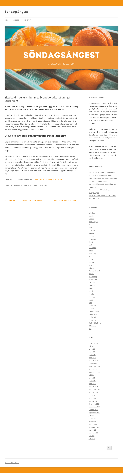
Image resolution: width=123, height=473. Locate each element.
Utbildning (25, 185)
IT (89, 256)
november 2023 (94, 407)
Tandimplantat (94, 311)
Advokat (92, 213)
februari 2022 (93, 433)
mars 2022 (92, 430)
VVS (90, 329)
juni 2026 (92, 349)
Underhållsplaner (95, 323)
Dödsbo (91, 233)
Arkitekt (91, 219)
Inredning (92, 253)
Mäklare (91, 265)
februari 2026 (93, 360)
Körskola (92, 262)
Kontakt (27, 20)
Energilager (93, 239)
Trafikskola (92, 317)
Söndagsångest (16, 11)
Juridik (91, 259)
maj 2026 (92, 352)
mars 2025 (92, 384)
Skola (90, 288)
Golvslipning (93, 248)
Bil (89, 224)
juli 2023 (91, 415)
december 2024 (94, 389)
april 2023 (92, 418)
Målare (91, 268)
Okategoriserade (95, 271)
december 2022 (94, 424)
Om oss (16, 20)
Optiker (91, 274)
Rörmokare (93, 279)
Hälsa (91, 251)
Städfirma (92, 305)
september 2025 (94, 372)
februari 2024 (93, 401)
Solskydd (92, 297)
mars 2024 (92, 398)
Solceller (92, 294)
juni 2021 (92, 439)
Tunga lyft (92, 320)
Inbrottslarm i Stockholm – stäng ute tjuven (23, 200)
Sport (91, 300)
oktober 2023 (93, 410)
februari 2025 (93, 386)
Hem (6, 20)
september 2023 (94, 413)
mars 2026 (92, 358)
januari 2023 (93, 421)
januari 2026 (93, 363)
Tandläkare (93, 314)
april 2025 (92, 381)
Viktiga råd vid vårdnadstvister (65, 200)
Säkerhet (92, 282)
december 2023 (94, 404)
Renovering (93, 277)
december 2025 (94, 366)
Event (91, 242)
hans (45, 185)
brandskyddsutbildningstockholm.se (47, 179)
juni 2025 (92, 378)
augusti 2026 (93, 343)
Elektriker (92, 236)
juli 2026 (91, 346)
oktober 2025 (93, 369)
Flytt (90, 245)
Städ (90, 303)
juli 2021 (91, 436)
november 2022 (94, 427)
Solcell (91, 291)
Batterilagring (93, 222)
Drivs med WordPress (12, 463)
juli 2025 (91, 375)
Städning (92, 308)
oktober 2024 (93, 392)
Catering (92, 230)
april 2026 (92, 355)
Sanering (92, 285)
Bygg (90, 227)
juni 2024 (92, 395)
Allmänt (91, 216)
